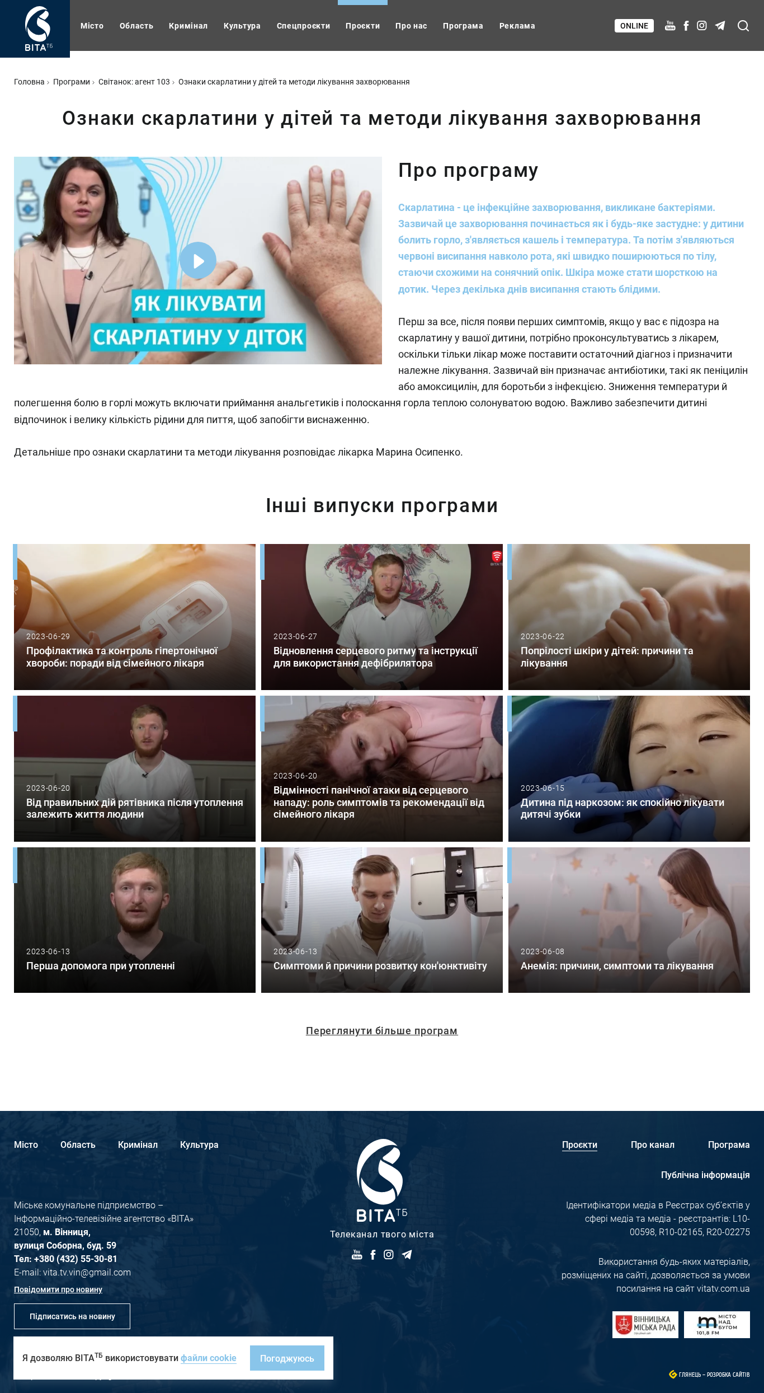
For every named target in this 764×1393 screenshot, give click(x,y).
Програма (463, 25)
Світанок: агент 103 (134, 81)
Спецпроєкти (304, 25)
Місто (92, 25)
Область (137, 25)
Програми (71, 81)
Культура (242, 25)
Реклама (517, 25)
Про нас (411, 25)
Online (634, 25)
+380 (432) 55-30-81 (75, 1258)
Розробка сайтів (728, 1375)
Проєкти (363, 25)
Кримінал (188, 25)
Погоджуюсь (287, 1358)
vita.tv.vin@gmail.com (87, 1272)
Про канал (653, 1144)
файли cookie (209, 1357)
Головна (29, 81)
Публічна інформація (705, 1174)
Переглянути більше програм (382, 1030)
